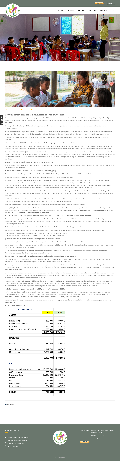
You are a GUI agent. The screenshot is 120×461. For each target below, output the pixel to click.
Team (89, 10)
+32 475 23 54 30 (13, 446)
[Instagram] (1, 117)
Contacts (103, 10)
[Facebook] (1, 123)
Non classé (10, 404)
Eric (24, 110)
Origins (60, 10)
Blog (95, 10)
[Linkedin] (1, 120)
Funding (81, 10)
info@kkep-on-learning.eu (16, 443)
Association (71, 10)
